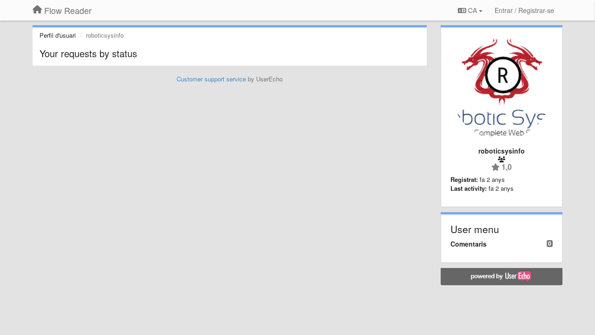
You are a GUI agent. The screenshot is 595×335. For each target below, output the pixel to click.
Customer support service (211, 78)
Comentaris (468, 243)
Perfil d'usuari (58, 35)
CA (472, 10)
